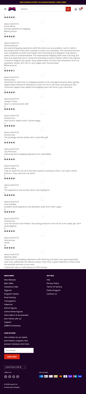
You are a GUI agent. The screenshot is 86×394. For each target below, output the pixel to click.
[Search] (68, 9)
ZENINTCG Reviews (12, 325)
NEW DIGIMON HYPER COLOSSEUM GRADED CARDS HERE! (43, 2)
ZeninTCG (14, 24)
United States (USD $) (13, 367)
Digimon (8, 290)
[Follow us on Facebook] (5, 376)
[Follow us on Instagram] (13, 376)
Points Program (54, 290)
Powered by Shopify (12, 387)
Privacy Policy (53, 283)
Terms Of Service (54, 287)
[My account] (76, 9)
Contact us (52, 294)
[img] (9, 17)
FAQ (48, 280)
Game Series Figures (13, 311)
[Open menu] (5, 9)
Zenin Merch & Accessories (16, 315)
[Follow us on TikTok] (17, 376)
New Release (10, 280)
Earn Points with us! (13, 318)
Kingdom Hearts (11, 294)
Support (7, 322)
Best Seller (8, 283)
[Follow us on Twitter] (9, 376)
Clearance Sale (11, 287)
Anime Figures (10, 308)
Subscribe (12, 356)
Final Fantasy (10, 297)
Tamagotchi (10, 301)
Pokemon (8, 304)
